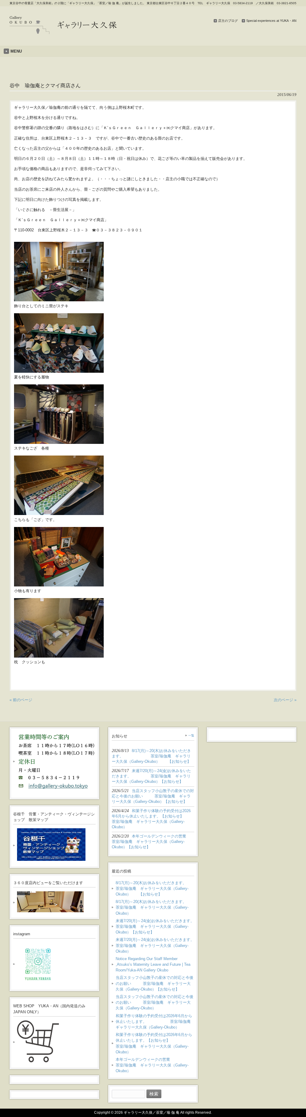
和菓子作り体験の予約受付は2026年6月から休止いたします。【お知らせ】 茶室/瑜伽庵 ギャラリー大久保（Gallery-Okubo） (155, 1043)
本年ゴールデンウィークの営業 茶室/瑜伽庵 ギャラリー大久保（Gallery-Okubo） (155, 1065)
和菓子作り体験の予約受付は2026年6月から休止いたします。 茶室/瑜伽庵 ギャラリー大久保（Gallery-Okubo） (155, 1021)
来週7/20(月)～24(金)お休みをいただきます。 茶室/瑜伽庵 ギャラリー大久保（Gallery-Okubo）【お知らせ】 (155, 926)
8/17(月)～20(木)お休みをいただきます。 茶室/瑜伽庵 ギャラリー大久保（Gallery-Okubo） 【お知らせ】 (155, 888)
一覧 (191, 735)
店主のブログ (228, 20)
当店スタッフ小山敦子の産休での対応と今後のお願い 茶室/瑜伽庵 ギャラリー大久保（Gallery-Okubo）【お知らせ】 (154, 983)
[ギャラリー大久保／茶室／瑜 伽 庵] (63, 31)
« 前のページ (21, 700)
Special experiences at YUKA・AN (271, 20)
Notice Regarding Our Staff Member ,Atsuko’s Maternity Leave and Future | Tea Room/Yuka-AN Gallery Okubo (153, 964)
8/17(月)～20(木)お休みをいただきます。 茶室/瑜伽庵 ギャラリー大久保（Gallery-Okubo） (155, 907)
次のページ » (285, 700)
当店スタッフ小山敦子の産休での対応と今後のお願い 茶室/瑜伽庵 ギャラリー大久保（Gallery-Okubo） (154, 1002)
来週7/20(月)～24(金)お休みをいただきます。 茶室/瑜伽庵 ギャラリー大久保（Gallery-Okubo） (155, 945)
